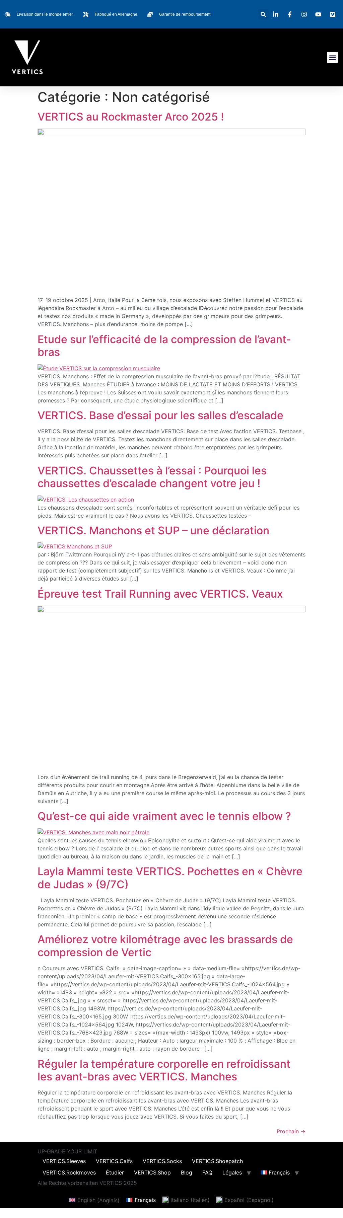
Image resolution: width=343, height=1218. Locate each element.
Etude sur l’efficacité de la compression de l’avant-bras (164, 346)
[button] (263, 14)
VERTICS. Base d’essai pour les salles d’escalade (160, 415)
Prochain (291, 1131)
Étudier (115, 1172)
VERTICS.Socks (162, 1161)
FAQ (207, 1172)
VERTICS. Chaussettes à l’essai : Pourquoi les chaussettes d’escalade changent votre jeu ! (152, 477)
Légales (232, 1172)
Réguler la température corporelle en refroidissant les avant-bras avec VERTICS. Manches (164, 1070)
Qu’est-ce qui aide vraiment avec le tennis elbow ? (164, 816)
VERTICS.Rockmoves (69, 1172)
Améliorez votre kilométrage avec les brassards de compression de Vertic (165, 946)
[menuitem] (275, 1173)
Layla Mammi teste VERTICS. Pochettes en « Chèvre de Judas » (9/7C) (170, 878)
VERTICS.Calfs (114, 1161)
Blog (186, 1172)
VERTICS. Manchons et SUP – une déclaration (153, 530)
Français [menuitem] (145, 1200)
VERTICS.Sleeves (64, 1161)
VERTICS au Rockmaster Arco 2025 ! (131, 116)
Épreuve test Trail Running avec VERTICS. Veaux (160, 593)
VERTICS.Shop (152, 1172)
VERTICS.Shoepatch (217, 1161)
